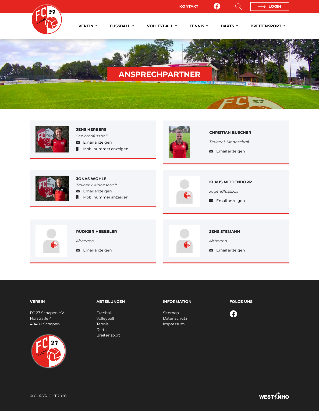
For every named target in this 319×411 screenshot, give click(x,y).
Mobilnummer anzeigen (105, 149)
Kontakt (188, 6)
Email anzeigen (97, 142)
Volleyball (160, 26)
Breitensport (267, 26)
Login (274, 6)
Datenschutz (175, 318)
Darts (228, 26)
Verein (86, 26)
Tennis (197, 26)
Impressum (174, 324)
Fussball (120, 26)
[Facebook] (217, 6)
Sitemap (171, 313)
